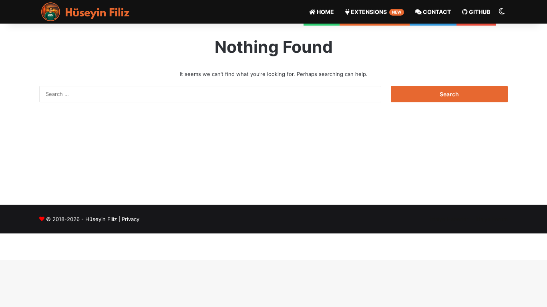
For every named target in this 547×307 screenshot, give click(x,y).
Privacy (130, 219)
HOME (325, 11)
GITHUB (479, 11)
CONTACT (436, 11)
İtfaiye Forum (491, 219)
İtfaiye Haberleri (450, 219)
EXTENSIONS (375, 11)
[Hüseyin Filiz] (87, 12)
